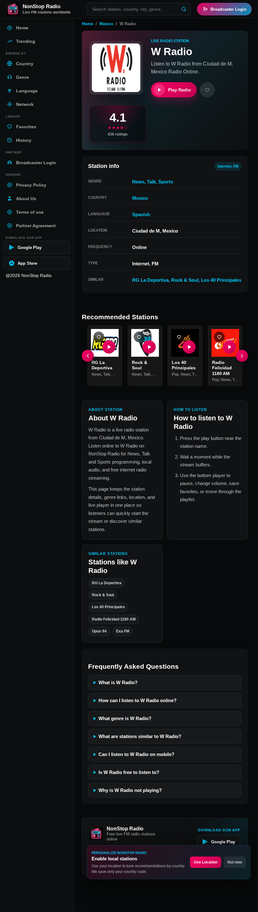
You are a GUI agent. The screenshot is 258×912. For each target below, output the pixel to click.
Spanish (141, 214)
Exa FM (122, 631)
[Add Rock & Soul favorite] (139, 337)
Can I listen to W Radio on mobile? (136, 754)
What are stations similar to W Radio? (139, 736)
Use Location (205, 862)
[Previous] (88, 355)
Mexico (106, 23)
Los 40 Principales (221, 280)
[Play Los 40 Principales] (189, 346)
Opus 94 (99, 631)
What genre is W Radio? (124, 718)
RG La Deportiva (150, 280)
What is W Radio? (117, 682)
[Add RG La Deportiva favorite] (98, 337)
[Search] (184, 9)
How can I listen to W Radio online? (137, 700)
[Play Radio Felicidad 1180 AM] (229, 346)
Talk (151, 181)
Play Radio (179, 89)
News (138, 181)
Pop (175, 374)
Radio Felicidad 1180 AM (222, 368)
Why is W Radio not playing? (130, 790)
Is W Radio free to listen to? (128, 772)
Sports (165, 181)
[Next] (242, 355)
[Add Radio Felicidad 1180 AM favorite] (219, 337)
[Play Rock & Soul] (148, 346)
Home (87, 23)
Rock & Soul (185, 280)
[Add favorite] (207, 89)
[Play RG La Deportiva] (108, 346)
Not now (234, 862)
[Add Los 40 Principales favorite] (179, 337)
